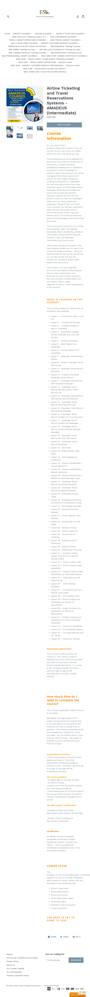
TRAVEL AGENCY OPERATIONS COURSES (28, 40)
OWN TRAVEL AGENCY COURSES (66, 40)
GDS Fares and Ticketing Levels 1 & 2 (30, 37)
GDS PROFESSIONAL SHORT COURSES (20, 56)
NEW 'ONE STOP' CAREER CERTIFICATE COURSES (65, 56)
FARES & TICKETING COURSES (71, 33)
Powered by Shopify (51, 986)
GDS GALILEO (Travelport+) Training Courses (61, 49)
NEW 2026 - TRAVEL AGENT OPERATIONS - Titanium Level (45, 62)
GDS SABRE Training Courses (23, 49)
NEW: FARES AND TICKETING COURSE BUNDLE (45, 72)
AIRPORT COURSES (23, 33)
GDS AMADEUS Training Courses (67, 46)
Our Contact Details (15, 968)
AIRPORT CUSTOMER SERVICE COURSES (60, 43)
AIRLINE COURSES (44, 33)
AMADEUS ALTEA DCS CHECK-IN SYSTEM (28, 46)
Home (7, 33)
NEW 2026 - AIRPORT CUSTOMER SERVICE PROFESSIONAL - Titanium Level (45, 65)
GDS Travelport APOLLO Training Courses (28, 52)
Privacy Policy (12, 961)
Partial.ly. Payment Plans (17, 975)
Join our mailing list (54, 954)
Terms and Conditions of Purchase (22, 958)
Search (9, 954)
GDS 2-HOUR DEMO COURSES (24, 43)
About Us (10, 965)
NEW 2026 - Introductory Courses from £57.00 (45, 68)
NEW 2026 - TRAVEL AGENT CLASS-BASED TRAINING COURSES (45, 59)
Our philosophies (14, 972)
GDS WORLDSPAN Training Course (66, 53)
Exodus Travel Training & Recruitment (27, 986)
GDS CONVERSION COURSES (64, 37)
